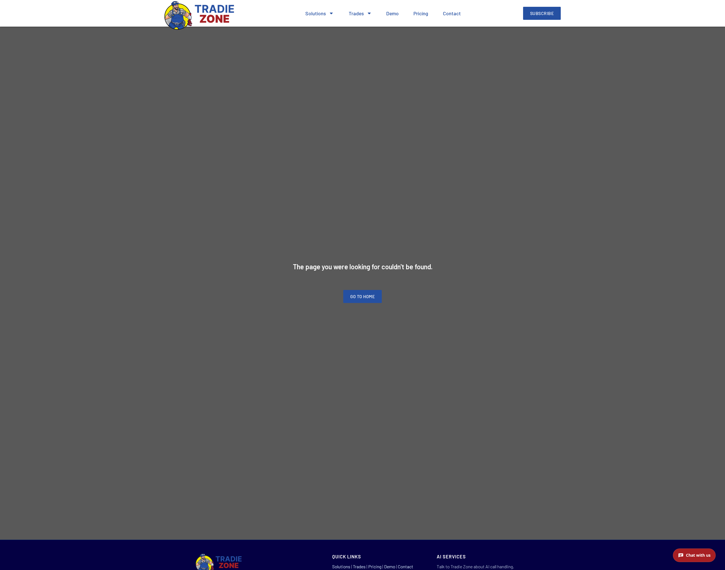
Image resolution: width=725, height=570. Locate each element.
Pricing (420, 13)
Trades (356, 13)
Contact (452, 13)
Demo (392, 13)
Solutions (315, 13)
